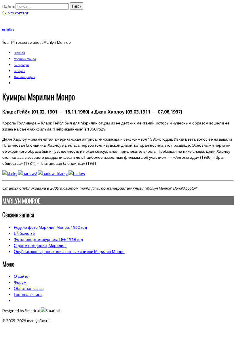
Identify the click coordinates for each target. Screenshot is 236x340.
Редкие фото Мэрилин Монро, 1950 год (50, 227)
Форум (20, 282)
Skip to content (15, 13)
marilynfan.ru (8, 29)
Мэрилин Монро (25, 59)
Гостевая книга (28, 294)
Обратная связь (28, 288)
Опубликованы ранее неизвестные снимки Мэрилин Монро (69, 251)
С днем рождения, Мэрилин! (40, 245)
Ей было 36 (24, 233)
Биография (21, 65)
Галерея (19, 71)
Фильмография (24, 77)
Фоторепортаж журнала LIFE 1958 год (48, 239)
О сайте (21, 276)
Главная (19, 53)
